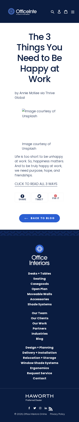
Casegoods (39, 284)
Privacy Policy (57, 414)
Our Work (39, 323)
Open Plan (39, 289)
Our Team (39, 313)
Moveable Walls (39, 294)
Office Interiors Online (35, 414)
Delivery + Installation (39, 353)
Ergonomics (39, 368)
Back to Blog (42, 218)
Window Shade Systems (39, 363)
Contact (39, 378)
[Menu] (73, 11)
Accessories (39, 299)
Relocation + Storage (39, 358)
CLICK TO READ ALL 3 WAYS (36, 184)
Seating (39, 279)
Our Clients (39, 318)
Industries (40, 334)
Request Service (39, 373)
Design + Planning (39, 347)
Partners (39, 328)
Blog (39, 339)
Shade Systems (40, 304)
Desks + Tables (39, 273)
